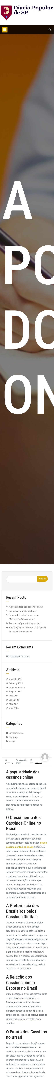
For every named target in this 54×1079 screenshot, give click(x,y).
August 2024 (15, 691)
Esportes (13, 737)
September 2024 (17, 687)
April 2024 (13, 708)
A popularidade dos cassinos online (26, 607)
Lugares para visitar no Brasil (22, 611)
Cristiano (9, 763)
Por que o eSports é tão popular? (25, 623)
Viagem (12, 741)
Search (42, 578)
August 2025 (15, 679)
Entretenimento (37, 763)
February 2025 (15, 683)
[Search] (50, 29)
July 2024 (13, 695)
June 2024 (14, 700)
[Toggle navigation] (4, 29)
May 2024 (13, 704)
